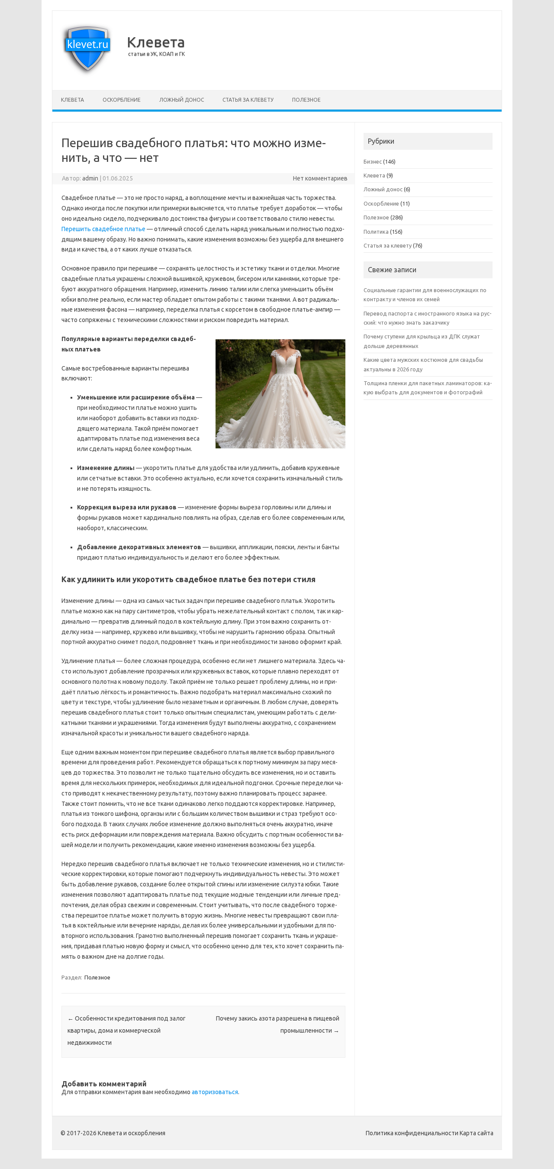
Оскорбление (122, 100)
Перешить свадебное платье (103, 228)
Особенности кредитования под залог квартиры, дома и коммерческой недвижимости (127, 1030)
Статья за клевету (248, 100)
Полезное (306, 100)
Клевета (156, 41)
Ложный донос (181, 100)
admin (90, 178)
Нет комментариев (320, 178)
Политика (376, 232)
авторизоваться (215, 1091)
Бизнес (373, 161)
